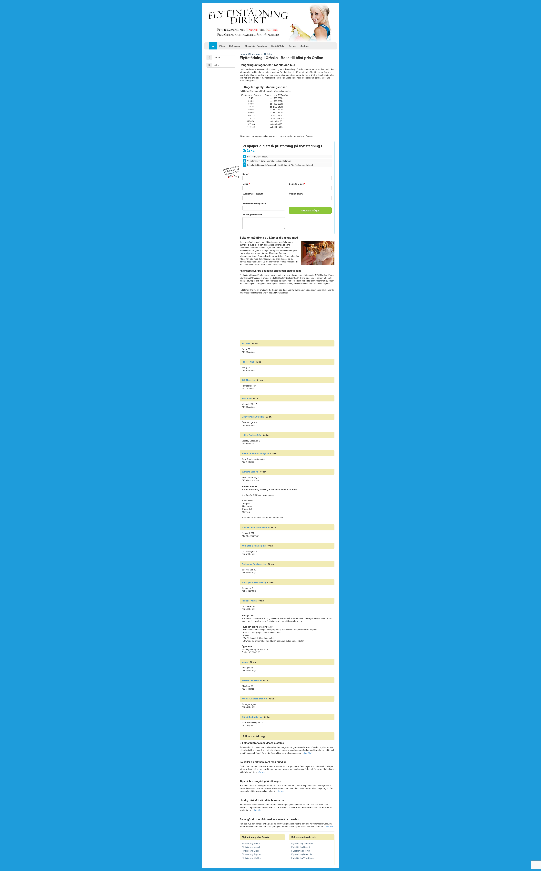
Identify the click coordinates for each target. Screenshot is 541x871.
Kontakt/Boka (277, 46)
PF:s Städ (246, 398)
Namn (245, 174)
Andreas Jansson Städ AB (254, 698)
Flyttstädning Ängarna (251, 854)
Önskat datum (296, 193)
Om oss (292, 46)
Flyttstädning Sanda (251, 843)
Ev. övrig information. (252, 215)
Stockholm (254, 54)
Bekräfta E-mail (297, 183)
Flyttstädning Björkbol (251, 857)
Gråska (268, 54)
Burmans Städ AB (250, 471)
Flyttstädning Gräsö (250, 850)
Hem (213, 46)
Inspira (245, 662)
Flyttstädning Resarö (300, 847)
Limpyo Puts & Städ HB (253, 416)
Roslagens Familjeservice (254, 564)
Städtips (305, 46)
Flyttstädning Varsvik (251, 847)
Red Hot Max (248, 361)
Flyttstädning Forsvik (300, 850)
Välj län (217, 57)
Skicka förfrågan (310, 210)
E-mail (246, 183)
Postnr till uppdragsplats (254, 203)
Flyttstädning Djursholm (301, 854)
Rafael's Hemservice (251, 680)
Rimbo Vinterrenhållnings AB (256, 453)
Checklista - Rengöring (256, 46)
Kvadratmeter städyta (252, 193)
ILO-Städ (246, 343)
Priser (222, 46)
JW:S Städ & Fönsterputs (254, 545)
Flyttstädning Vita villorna (302, 857)
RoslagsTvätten (249, 600)
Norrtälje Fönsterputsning (254, 582)
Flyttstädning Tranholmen (302, 843)
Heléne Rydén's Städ (251, 435)
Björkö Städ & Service (252, 717)
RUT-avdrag (234, 46)
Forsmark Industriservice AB (255, 527)
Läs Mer (307, 752)
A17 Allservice (248, 380)
